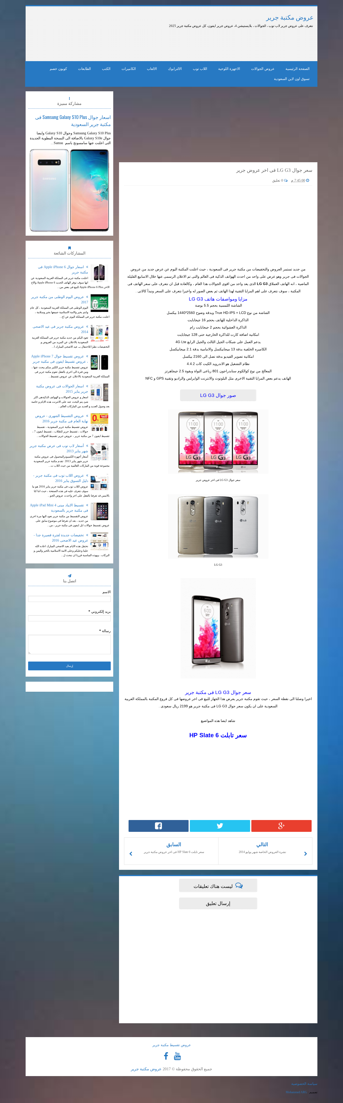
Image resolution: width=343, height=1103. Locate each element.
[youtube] (177, 1056)
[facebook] (166, 1056)
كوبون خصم (58, 69)
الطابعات (84, 69)
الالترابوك (175, 69)
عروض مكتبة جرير (290, 17)
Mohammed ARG (296, 1092)
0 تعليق (278, 180)
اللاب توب (200, 69)
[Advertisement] (157, 42)
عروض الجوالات (262, 69)
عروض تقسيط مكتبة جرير (171, 1045)
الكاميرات (129, 69)
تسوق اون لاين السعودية (292, 79)
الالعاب (152, 69)
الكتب (106, 69)
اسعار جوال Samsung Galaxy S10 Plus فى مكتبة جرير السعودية (73, 120)
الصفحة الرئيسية (297, 69)
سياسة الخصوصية (304, 1084)
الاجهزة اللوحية (229, 69)
